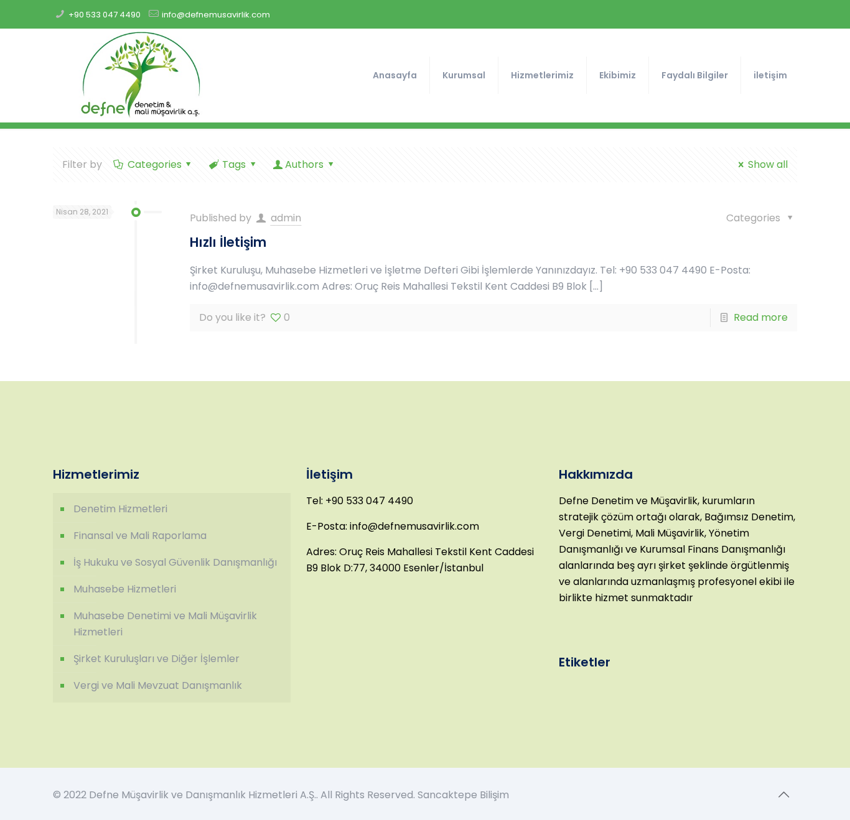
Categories (155, 164)
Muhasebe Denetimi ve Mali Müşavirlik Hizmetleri (165, 624)
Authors (304, 164)
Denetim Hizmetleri (120, 509)
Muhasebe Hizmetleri (124, 589)
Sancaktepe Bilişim (463, 795)
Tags (234, 164)
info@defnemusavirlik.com (216, 15)
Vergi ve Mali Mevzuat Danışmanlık (157, 685)
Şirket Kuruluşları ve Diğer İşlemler (156, 659)
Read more (761, 317)
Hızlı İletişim (228, 242)
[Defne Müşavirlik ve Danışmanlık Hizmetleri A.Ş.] (140, 75)
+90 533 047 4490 (104, 15)
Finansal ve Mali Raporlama (140, 535)
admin (286, 218)
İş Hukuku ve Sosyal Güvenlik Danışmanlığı (175, 562)
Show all (767, 164)
